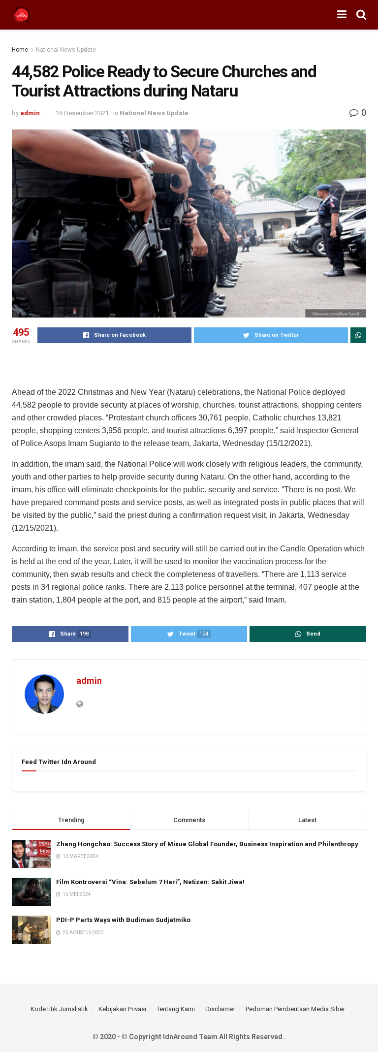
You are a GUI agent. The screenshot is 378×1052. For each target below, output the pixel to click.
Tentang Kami (176, 1009)
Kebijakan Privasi (122, 1009)
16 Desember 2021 (82, 113)
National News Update (66, 49)
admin (30, 113)
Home (20, 49)
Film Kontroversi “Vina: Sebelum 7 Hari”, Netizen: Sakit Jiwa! (150, 882)
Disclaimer (220, 1009)
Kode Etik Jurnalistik (59, 1009)
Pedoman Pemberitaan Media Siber (295, 1009)
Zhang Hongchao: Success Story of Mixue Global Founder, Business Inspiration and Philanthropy (207, 844)
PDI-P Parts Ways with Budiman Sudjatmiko (124, 920)
